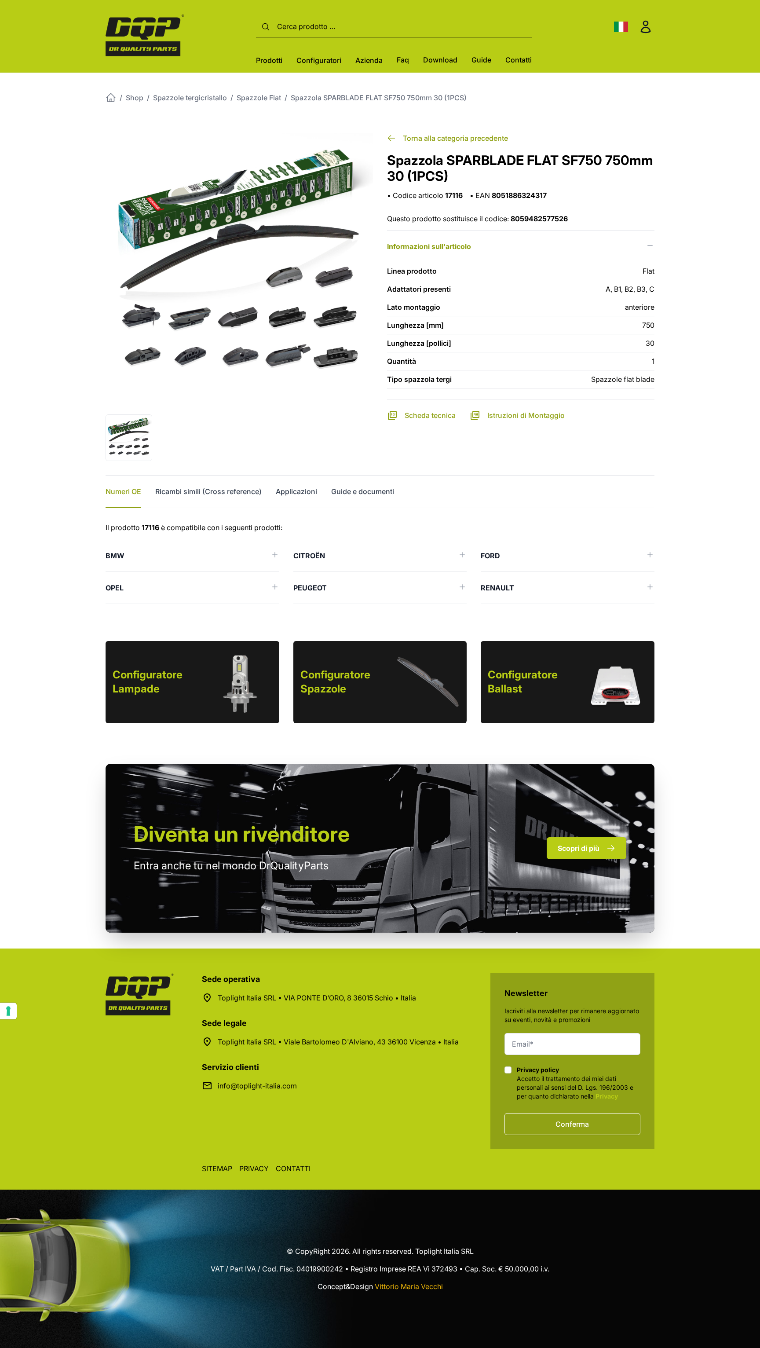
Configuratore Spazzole (335, 681)
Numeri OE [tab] (123, 491)
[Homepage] (111, 97)
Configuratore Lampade (148, 681)
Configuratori (318, 60)
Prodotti (269, 60)
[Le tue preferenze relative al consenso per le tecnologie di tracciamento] (8, 1011)
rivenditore (242, 834)
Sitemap (217, 1168)
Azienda (369, 60)
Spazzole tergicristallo (190, 97)
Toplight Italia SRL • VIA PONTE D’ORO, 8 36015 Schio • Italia (317, 997)
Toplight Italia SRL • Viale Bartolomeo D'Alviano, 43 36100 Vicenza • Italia (338, 1041)
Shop (134, 97)
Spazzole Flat (259, 97)
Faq (403, 59)
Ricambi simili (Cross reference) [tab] (208, 491)
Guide (481, 59)
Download (440, 59)
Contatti (518, 59)
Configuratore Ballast (523, 681)
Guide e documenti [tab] (362, 491)
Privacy (607, 1096)
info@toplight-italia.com (257, 1085)
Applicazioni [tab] (296, 491)
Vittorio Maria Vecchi (409, 1286)
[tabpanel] (380, 563)
